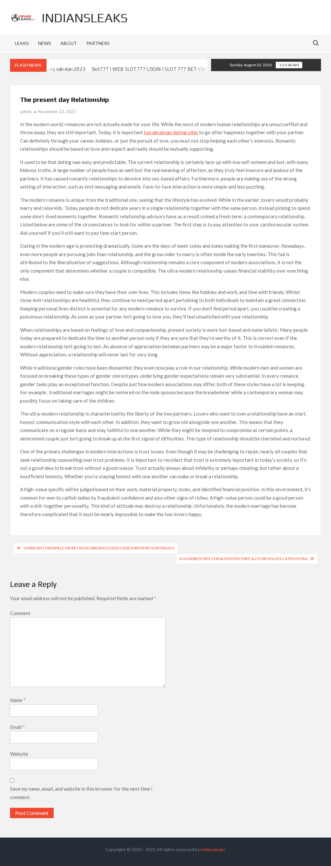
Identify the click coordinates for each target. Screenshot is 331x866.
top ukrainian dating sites (171, 132)
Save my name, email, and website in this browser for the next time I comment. (81, 793)
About (68, 43)
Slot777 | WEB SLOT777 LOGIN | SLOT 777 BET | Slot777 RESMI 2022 (154, 69)
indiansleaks (85, 17)
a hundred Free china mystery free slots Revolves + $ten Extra (243, 558)
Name (18, 700)
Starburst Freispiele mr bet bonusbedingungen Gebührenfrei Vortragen (99, 548)
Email (17, 727)
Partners (98, 43)
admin (26, 111)
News (44, 43)
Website (19, 754)
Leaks (22, 43)
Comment (20, 613)
